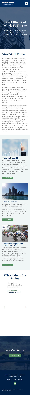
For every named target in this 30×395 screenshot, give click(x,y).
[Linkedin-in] (15, 383)
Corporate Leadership (10, 158)
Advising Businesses (9, 202)
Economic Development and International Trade (12, 244)
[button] (26, 3)
